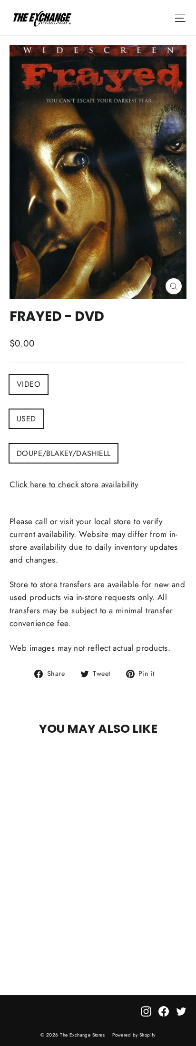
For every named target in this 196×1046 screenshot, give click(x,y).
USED (26, 418)
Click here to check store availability (74, 484)
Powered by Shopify (134, 1034)
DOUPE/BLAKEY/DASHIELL (63, 453)
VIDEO (28, 384)
